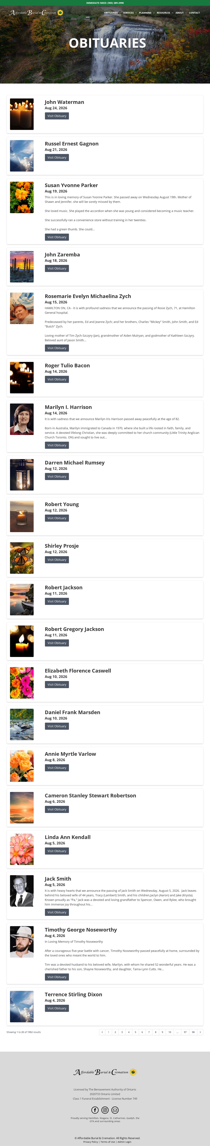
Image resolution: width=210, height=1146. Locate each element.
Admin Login (124, 1141)
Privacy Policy (90, 1141)
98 (193, 1032)
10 (169, 1032)
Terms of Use (108, 1141)
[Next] (200, 1032)
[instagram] (105, 1111)
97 (185, 1032)
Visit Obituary (57, 116)
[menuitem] (112, 12)
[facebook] (95, 1111)
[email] (115, 1111)
